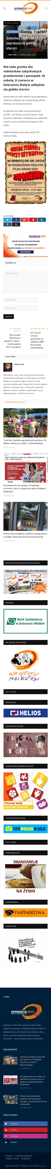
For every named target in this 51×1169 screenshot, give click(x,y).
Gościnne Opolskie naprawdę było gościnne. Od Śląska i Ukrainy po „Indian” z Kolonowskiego (24, 442)
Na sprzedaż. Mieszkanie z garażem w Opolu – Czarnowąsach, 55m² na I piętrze (12, 341)
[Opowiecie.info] (25, 7)
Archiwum (9, 1156)
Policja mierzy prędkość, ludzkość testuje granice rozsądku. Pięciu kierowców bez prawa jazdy (25, 535)
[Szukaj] (46, 8)
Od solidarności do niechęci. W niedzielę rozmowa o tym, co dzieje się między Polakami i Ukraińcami (24, 488)
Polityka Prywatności (23, 1156)
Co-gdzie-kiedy (13, 32)
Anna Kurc (12, 55)
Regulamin (25, 1158)
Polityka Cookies (12, 1158)
